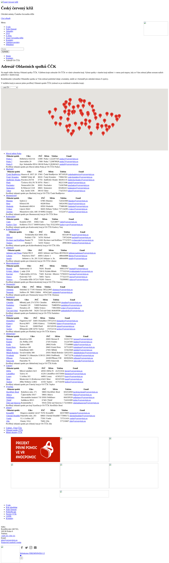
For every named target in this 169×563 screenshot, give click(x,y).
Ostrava (9, 279)
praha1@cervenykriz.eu (69, 159)
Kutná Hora (11, 347)
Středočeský (10, 334)
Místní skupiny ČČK (14, 432)
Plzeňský (9, 315)
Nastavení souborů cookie (11, 542)
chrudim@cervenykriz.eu (71, 302)
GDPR (8, 516)
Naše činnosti (11, 29)
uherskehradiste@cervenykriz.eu (82, 416)
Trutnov (9, 243)
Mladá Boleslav (12, 353)
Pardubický (10, 297)
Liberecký (10, 248)
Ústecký (9, 366)
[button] (68, 114)
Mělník (9, 350)
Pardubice (10, 305)
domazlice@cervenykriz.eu (67, 321)
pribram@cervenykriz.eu (83, 358)
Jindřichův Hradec (13, 180)
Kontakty (9, 40)
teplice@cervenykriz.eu (74, 382)
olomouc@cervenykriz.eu (62, 290)
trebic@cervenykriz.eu (82, 400)
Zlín (8, 421)
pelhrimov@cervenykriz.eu (83, 397)
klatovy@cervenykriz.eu (66, 323)
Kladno (9, 342)
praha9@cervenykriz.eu (69, 164)
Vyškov (9, 209)
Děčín (8, 371)
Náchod (9, 237)
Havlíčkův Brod (12, 392)
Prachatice (10, 185)
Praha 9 (9, 164)
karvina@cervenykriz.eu (78, 274)
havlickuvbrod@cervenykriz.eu (85, 392)
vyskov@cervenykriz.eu (77, 209)
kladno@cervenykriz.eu (82, 342)
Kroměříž (10, 413)
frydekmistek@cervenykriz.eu (81, 271)
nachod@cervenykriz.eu (81, 237)
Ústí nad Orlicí (12, 311)
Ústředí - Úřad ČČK (14, 428)
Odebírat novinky (13, 42)
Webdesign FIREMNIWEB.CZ (32, 553)
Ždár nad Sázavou (13, 403)
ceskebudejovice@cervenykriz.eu (81, 174)
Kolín (8, 344)
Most (8, 379)
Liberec (9, 256)
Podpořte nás (11, 512)
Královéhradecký (12, 229)
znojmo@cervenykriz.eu (77, 212)
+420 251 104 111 (8, 536)
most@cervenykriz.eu (73, 379)
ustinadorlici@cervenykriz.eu (72, 311)
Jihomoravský (11, 195)
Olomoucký (10, 284)
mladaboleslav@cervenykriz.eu (85, 353)
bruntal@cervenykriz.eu (78, 269)
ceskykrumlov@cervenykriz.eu (80, 177)
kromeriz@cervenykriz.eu (80, 413)
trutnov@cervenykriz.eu (81, 243)
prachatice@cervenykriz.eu (78, 185)
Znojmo (9, 212)
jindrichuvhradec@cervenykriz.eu (81, 180)
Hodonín (9, 206)
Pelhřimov (10, 397)
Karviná (9, 274)
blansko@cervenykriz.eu (78, 201)
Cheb (8, 222)
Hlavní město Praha (13, 153)
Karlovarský (11, 216)
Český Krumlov (12, 177)
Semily (9, 258)
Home (8, 56)
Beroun (9, 339)
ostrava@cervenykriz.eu (78, 279)
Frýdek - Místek (12, 271)
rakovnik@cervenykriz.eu (83, 361)
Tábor (8, 191)
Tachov (9, 329)
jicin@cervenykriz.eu (80, 235)
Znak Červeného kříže (14, 38)
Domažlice (10, 321)
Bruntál (9, 269)
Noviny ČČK (11, 514)
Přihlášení (10, 45)
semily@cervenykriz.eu (78, 258)
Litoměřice (10, 374)
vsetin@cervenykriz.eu (78, 418)
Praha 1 (9, 159)
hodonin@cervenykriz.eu (78, 206)
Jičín (8, 235)
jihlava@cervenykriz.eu (82, 395)
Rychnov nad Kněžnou (15, 240)
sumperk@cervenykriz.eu (62, 292)
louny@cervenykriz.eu (74, 376)
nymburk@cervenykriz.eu (83, 355)
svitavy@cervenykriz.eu (70, 308)
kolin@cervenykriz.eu (82, 344)
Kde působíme (11, 507)
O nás (8, 27)
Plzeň (8, 326)
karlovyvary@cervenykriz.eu (71, 225)
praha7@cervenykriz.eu (69, 161)
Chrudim (9, 302)
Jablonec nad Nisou (14, 253)
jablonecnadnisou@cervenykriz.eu (82, 253)
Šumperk (9, 292)
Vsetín (8, 418)
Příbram (9, 358)
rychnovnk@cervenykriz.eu (83, 240)
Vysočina (9, 387)
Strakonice (10, 188)
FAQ (8, 33)
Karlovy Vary (11, 225)
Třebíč (8, 400)
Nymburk (10, 355)
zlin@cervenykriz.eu (78, 421)
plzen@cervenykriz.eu (65, 326)
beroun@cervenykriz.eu (82, 339)
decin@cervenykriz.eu (73, 371)
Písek (8, 182)
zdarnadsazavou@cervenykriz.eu (86, 403)
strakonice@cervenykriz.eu (78, 188)
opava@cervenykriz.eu (78, 277)
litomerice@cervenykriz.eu (75, 374)
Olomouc (10, 290)
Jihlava (9, 395)
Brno (8, 204)
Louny (9, 376)
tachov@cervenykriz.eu (66, 329)
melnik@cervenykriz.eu (82, 350)
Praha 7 (9, 161)
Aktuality (9, 31)
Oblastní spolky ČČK (14, 430)
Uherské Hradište (13, 416)
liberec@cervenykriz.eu (78, 256)
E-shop (9, 36)
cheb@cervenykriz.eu (68, 222)
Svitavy (9, 308)
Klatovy (9, 323)
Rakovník (10, 361)
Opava (9, 277)
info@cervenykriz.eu (9, 540)
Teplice (9, 382)
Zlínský (9, 408)
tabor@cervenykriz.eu (76, 191)
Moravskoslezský (13, 263)
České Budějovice (13, 174)
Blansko (9, 201)
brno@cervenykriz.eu (76, 204)
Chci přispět (5, 18)
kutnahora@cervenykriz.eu (84, 347)
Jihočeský (10, 169)
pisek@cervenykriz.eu (76, 182)
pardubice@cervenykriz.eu (71, 305)
